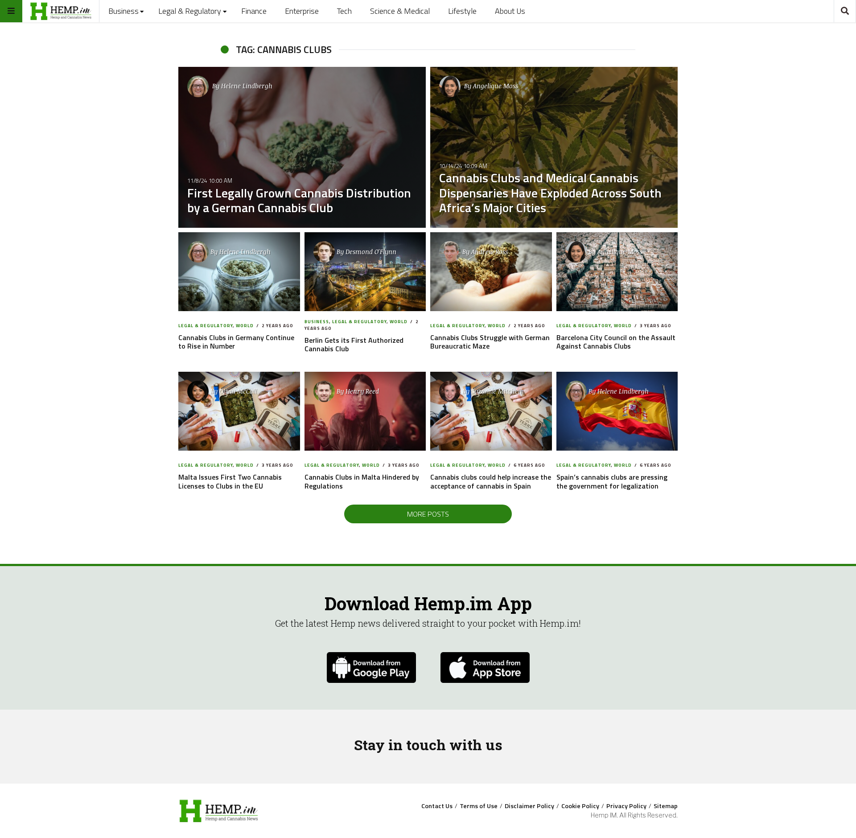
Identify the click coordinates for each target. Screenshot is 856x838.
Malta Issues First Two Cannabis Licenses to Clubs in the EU (230, 481)
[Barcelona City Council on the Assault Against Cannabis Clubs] (617, 271)
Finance (254, 11)
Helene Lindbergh (246, 86)
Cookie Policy (580, 806)
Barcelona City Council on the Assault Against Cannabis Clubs (615, 341)
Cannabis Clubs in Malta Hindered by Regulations (362, 481)
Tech (344, 11)
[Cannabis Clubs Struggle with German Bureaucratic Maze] (491, 271)
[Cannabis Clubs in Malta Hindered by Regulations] (365, 411)
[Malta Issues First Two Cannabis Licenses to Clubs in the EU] (239, 411)
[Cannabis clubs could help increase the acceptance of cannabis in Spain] (491, 411)
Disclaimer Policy (529, 806)
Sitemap (666, 806)
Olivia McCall (238, 391)
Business (123, 11)
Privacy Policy (626, 806)
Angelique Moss (495, 86)
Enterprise (302, 11)
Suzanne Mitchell (496, 391)
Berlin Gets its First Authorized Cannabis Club (354, 344)
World (245, 325)
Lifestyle (462, 11)
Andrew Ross (489, 251)
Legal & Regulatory (189, 11)
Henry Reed (362, 391)
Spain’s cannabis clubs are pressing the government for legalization (611, 481)
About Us (510, 11)
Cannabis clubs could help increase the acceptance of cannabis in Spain (490, 481)
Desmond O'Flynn (371, 251)
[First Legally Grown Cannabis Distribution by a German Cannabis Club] (302, 147)
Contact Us (437, 806)
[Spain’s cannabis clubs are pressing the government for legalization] (617, 411)
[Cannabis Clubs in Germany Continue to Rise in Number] (239, 271)
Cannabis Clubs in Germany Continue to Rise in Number (236, 341)
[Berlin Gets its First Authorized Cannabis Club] (365, 271)
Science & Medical (400, 11)
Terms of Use (479, 806)
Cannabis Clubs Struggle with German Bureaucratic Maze (490, 341)
